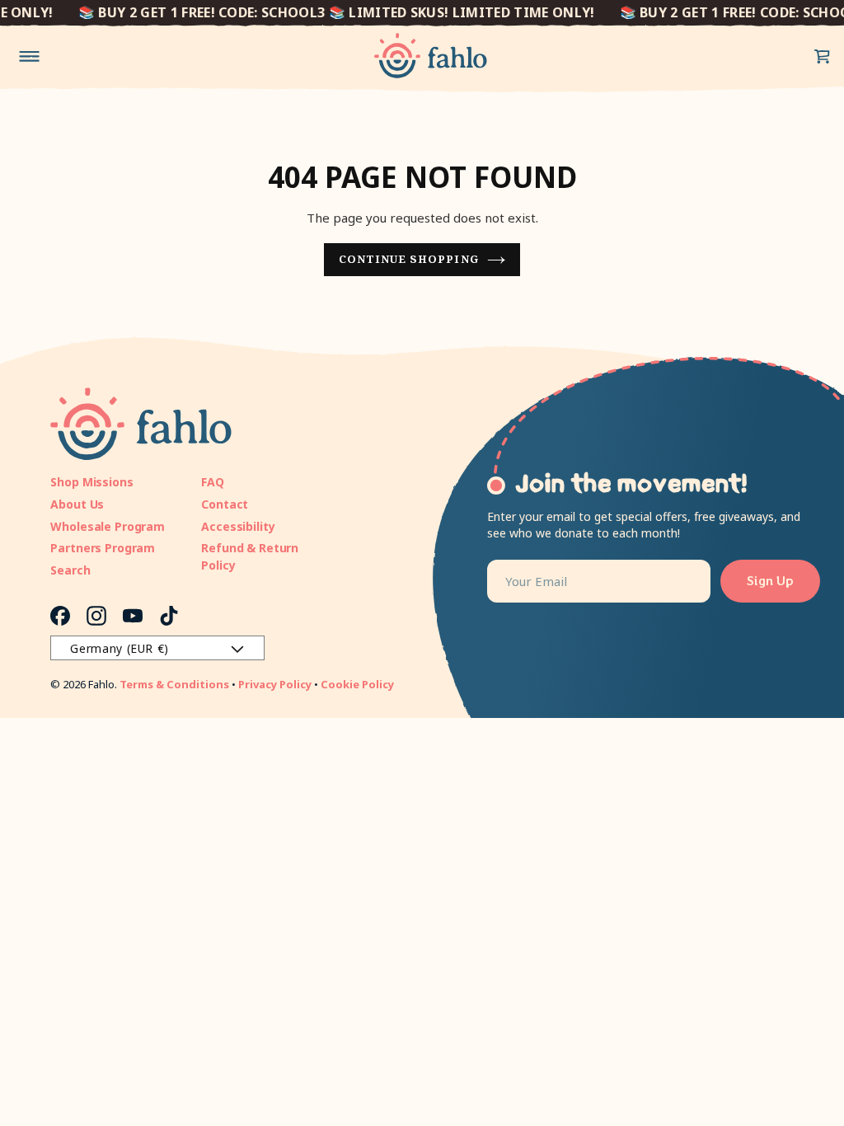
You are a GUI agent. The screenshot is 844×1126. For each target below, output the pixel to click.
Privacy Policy (275, 684)
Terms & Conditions (174, 684)
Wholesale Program (107, 526)
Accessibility (237, 526)
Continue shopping (409, 258)
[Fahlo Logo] (430, 55)
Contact (224, 504)
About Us (77, 504)
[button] (823, 56)
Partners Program (102, 548)
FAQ (212, 482)
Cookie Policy (357, 684)
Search (70, 570)
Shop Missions (91, 482)
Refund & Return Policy (249, 556)
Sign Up (770, 581)
